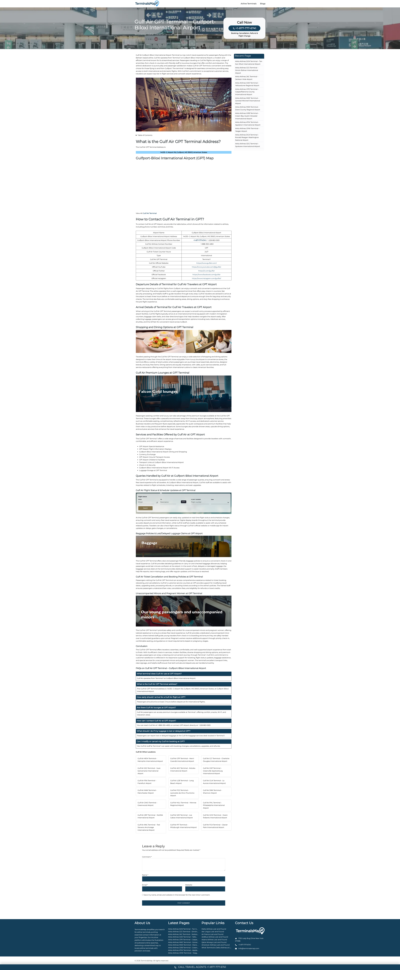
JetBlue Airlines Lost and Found (215, 937)
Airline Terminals (248, 4)
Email (145, 885)
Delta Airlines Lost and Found (214, 929)
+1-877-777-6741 (246, 28)
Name (145, 875)
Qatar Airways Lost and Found (214, 942)
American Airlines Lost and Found (216, 945)
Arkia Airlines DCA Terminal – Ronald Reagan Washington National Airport (247, 137)
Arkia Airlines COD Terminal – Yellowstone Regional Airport (192, 937)
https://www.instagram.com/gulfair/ (206, 278)
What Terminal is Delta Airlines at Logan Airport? (222, 948)
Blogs (262, 4)
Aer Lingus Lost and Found (213, 932)
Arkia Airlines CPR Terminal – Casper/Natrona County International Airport (247, 91)
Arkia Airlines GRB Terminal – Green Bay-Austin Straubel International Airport (247, 116)
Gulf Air (151, 34)
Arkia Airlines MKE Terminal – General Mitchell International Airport (247, 100)
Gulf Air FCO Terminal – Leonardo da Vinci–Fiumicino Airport (182, 793)
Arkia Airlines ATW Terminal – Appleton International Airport (193, 950)
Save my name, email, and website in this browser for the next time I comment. (177, 895)
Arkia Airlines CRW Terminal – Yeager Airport (186, 953)
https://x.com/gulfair (206, 271)
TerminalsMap (140, 34)
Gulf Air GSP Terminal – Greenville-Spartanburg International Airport (213, 770)
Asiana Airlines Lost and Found (214, 940)
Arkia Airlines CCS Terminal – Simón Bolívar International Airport (246, 70)
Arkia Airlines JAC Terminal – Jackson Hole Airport (188, 934)
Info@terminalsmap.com (248, 948)
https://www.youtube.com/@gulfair (206, 267)
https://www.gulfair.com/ (206, 263)
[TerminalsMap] (147, 3)
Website (188, 885)
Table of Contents (145, 135)
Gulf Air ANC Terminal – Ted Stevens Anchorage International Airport (149, 827)
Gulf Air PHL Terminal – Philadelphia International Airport (214, 805)
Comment (147, 857)
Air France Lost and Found (212, 934)
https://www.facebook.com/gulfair (206, 275)
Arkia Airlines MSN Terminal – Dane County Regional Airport (192, 945)
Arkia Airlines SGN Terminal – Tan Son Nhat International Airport (194, 929)
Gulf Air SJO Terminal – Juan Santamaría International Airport (149, 770)
